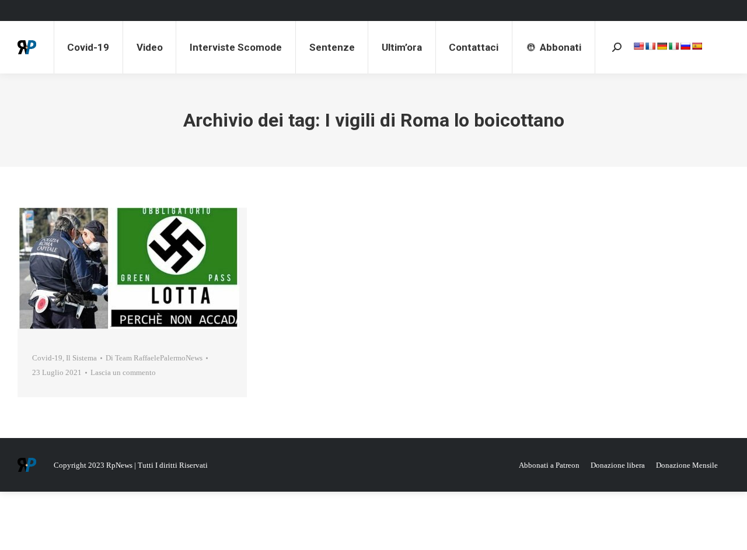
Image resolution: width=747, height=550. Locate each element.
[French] (650, 46)
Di (154, 357)
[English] (638, 46)
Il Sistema (81, 357)
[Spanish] (697, 46)
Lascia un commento (123, 372)
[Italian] (673, 46)
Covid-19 (47, 357)
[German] (662, 46)
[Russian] (685, 46)
